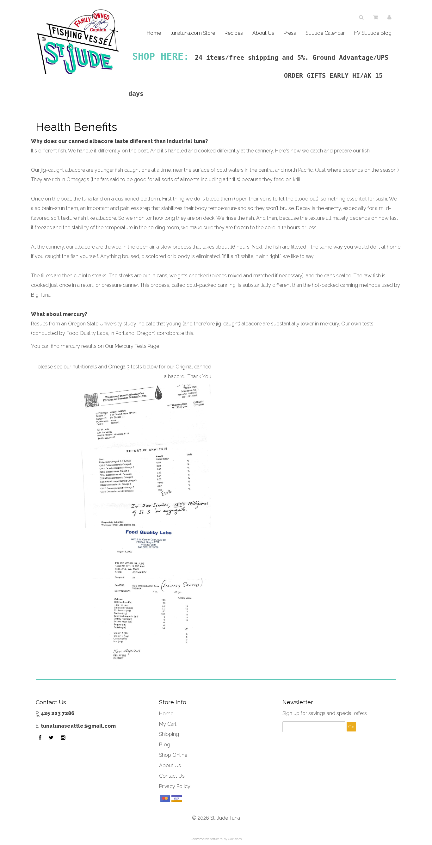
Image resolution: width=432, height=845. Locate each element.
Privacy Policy (174, 786)
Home (154, 33)
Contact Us (172, 776)
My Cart (167, 724)
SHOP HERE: (160, 56)
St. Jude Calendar (325, 33)
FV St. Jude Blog (373, 33)
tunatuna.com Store (192, 33)
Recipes (234, 33)
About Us (263, 33)
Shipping (169, 734)
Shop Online (173, 755)
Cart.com (235, 839)
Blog (164, 745)
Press (290, 33)
